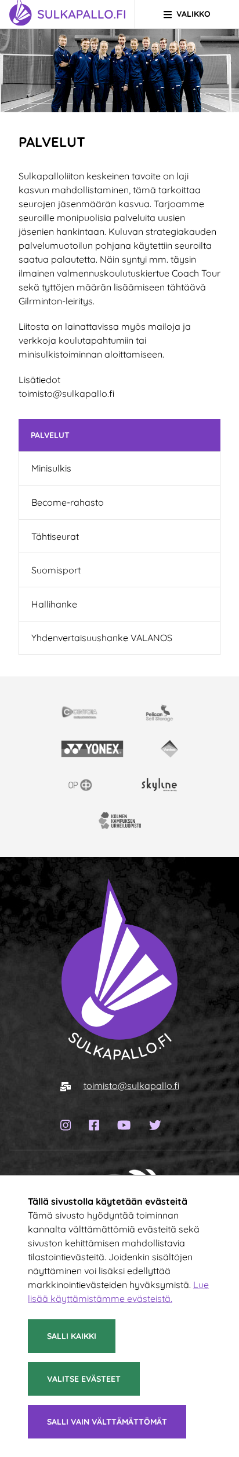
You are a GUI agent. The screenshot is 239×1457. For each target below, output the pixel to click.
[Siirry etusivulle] (119, 968)
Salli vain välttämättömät (107, 1421)
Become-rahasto (67, 502)
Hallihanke (54, 604)
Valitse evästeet (84, 1379)
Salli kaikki (71, 1336)
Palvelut (50, 435)
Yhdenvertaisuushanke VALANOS (101, 637)
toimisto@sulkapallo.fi (131, 1085)
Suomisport (56, 570)
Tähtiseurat (55, 536)
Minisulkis (51, 468)
